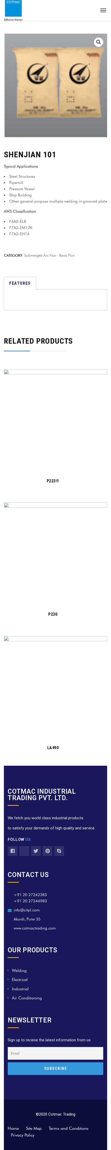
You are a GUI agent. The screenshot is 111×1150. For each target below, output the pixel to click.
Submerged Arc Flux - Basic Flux (49, 255)
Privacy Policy (22, 1135)
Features (20, 283)
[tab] (20, 283)
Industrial (20, 988)
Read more (53, 465)
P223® (53, 480)
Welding (19, 970)
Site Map (34, 1128)
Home (13, 1128)
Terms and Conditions (69, 1128)
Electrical (20, 979)
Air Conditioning (27, 998)
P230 (52, 614)
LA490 (53, 747)
